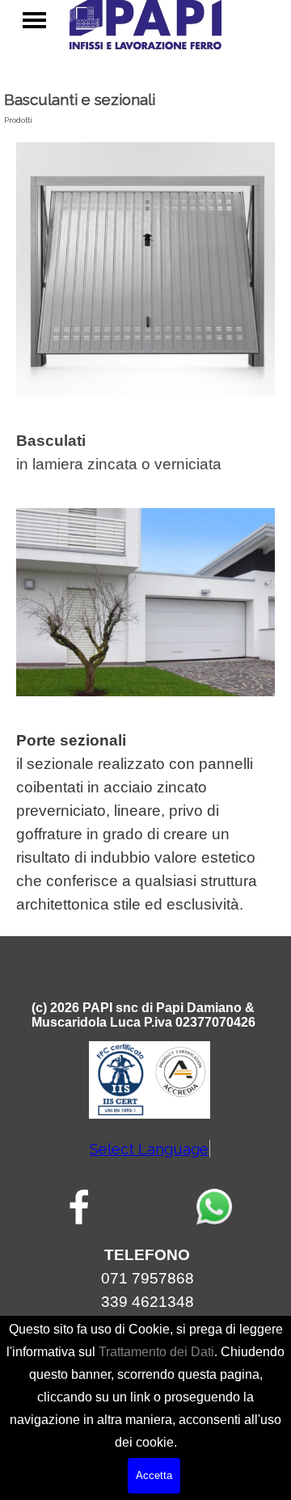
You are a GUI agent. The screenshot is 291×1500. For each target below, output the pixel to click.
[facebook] (79, 1207)
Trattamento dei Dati (156, 1352)
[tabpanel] (145, 452)
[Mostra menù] (34, 20)
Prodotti (18, 120)
